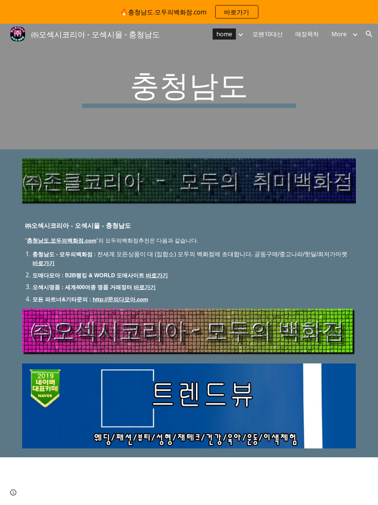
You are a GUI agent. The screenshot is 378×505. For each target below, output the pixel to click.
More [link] (339, 34)
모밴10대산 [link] (267, 34)
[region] (189, 12)
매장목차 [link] (307, 34)
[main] (189, 86)
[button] (369, 34)
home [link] (224, 34)
